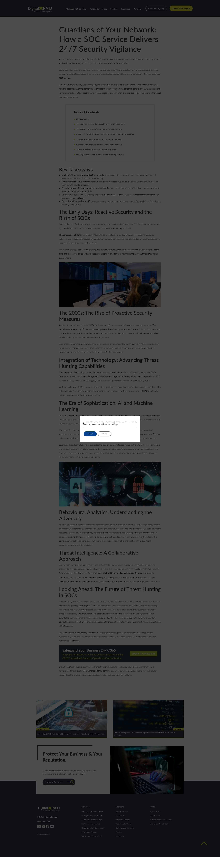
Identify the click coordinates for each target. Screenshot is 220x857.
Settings (104, 434)
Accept (90, 434)
